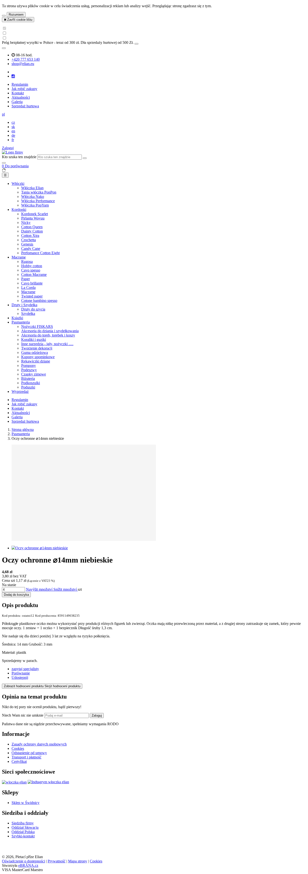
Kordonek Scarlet (34, 214)
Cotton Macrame (34, 274)
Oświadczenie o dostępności (23, 861)
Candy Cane (30, 248)
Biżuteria (28, 378)
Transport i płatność (26, 757)
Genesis (27, 244)
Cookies (18, 748)
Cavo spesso (30, 270)
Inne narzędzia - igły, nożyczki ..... (47, 344)
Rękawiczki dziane (35, 361)
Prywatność (56, 861)
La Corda (28, 287)
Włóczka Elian (32, 188)
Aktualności (21, 97)
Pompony (28, 365)
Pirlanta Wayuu (33, 218)
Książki (17, 318)
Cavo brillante (32, 283)
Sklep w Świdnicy (25, 803)
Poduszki (28, 387)
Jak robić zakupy (24, 89)
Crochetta (28, 240)
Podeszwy (29, 370)
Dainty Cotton (32, 231)
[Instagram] (13, 76)
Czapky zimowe (33, 374)
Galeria (17, 102)
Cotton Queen (32, 227)
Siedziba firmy (23, 823)
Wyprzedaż (20, 391)
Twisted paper (32, 296)
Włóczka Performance (38, 201)
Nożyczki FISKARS (37, 326)
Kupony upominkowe (38, 357)
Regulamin (20, 84)
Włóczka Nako (32, 196)
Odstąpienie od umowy (29, 753)
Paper (25, 279)
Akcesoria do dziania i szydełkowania (50, 331)
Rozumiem (16, 14)
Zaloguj (97, 715)
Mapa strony (77, 861)
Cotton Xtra (30, 235)
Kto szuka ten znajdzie (19, 157)
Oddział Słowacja (25, 827)
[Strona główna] (12, 152)
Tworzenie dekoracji (36, 348)
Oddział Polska (23, 832)
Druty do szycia (33, 309)
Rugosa (27, 261)
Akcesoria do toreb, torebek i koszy (48, 335)
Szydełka (28, 313)
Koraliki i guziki (33, 339)
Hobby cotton (31, 266)
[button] (3, 114)
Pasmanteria (21, 322)
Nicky (26, 222)
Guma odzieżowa (34, 352)
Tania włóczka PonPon (38, 192)
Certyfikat (19, 761)
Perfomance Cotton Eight (40, 253)
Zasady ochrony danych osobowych (39, 744)
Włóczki (18, 183)
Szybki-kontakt (23, 836)
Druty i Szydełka (24, 305)
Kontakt (18, 93)
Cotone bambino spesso (39, 300)
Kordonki (19, 209)
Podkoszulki (30, 383)
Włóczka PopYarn (35, 205)
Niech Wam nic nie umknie (23, 715)
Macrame (19, 257)
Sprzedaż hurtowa (25, 106)
